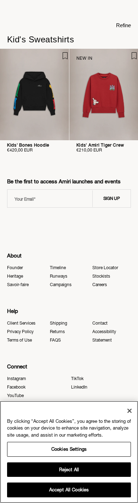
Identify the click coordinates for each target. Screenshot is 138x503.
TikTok (77, 378)
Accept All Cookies (69, 489)
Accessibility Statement (104, 336)
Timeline (58, 267)
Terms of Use (19, 340)
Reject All (69, 469)
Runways (58, 276)
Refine (123, 25)
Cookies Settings (69, 449)
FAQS (55, 340)
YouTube (15, 395)
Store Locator (105, 267)
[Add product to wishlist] (58, 59)
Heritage (15, 276)
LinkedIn (79, 387)
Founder (15, 267)
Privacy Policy (20, 331)
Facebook (16, 387)
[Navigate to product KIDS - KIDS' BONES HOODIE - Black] (34, 94)
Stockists (101, 276)
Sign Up (111, 198)
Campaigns (60, 284)
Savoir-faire (18, 284)
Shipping (58, 323)
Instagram (16, 378)
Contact (100, 323)
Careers (99, 284)
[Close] (129, 411)
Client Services (21, 323)
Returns (57, 331)
